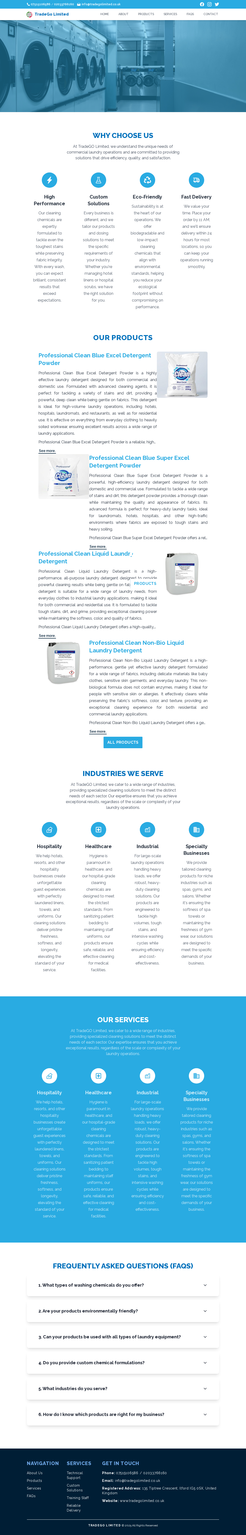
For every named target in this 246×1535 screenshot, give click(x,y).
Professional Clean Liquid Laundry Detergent (85, 557)
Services (170, 14)
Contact (210, 14)
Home (104, 14)
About (123, 14)
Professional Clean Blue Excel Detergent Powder (94, 359)
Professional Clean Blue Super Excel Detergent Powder (139, 461)
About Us (35, 1473)
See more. (47, 451)
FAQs (190, 14)
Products (146, 14)
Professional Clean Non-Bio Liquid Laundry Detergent (136, 646)
